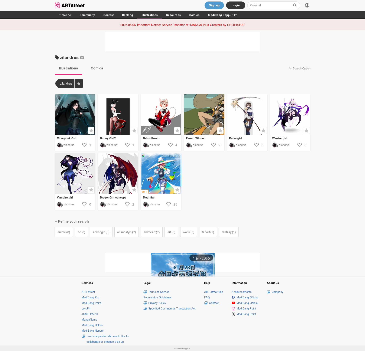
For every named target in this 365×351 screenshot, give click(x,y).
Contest (108, 15)
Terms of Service (158, 292)
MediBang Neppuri (224, 15)
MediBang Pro (90, 297)
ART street (88, 292)
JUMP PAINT (90, 314)
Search (295, 5)
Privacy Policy (157, 303)
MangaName (89, 319)
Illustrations (149, 15)
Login (236, 5)
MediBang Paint (91, 303)
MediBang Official (247, 297)
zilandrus (68, 145)
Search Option (301, 68)
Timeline (65, 15)
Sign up (214, 5)
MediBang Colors (92, 325)
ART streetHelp (213, 292)
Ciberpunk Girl (66, 138)
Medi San (149, 197)
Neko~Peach (151, 138)
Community (87, 15)
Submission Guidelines (157, 297)
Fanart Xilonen (195, 138)
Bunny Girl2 (108, 138)
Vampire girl (65, 197)
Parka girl (235, 138)
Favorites (78, 83)
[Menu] (307, 5)
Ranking (127, 15)
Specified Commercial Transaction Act (172, 308)
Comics (194, 15)
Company (277, 292)
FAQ (207, 297)
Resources (173, 15)
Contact (214, 303)
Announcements (242, 292)
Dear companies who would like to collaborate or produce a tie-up (107, 339)
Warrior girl (279, 138)
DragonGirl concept (113, 197)
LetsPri (86, 308)
